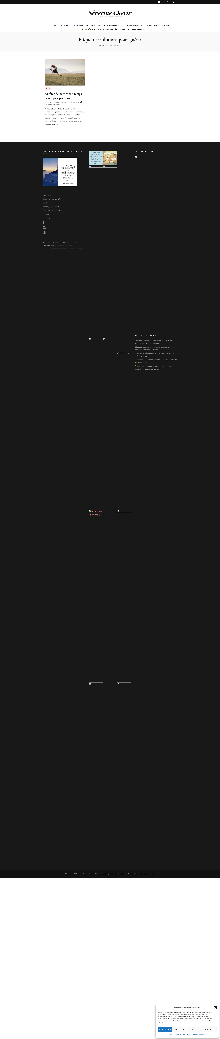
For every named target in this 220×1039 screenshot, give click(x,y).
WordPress (138, 874)
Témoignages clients (51, 206)
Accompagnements (131, 26)
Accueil (53, 26)
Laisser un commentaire (53, 105)
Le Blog (77, 29)
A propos (65, 26)
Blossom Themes (117, 874)
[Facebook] (44, 223)
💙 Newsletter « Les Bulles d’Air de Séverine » (96, 26)
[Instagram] (44, 228)
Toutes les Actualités (52, 199)
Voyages (165, 26)
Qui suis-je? (47, 195)
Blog (48, 88)
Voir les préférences (201, 1029)
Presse (47, 218)
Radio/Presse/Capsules (52, 210)
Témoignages (150, 26)
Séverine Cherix (110, 13)
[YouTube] (44, 233)
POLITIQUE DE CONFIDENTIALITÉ (180, 1035)
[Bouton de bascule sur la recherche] (174, 2)
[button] (215, 1007)
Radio (47, 214)
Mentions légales (198, 1035)
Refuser (180, 1029)
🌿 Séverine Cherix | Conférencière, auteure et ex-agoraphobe (115, 29)
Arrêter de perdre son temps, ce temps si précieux (63, 96)
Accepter (165, 1029)
